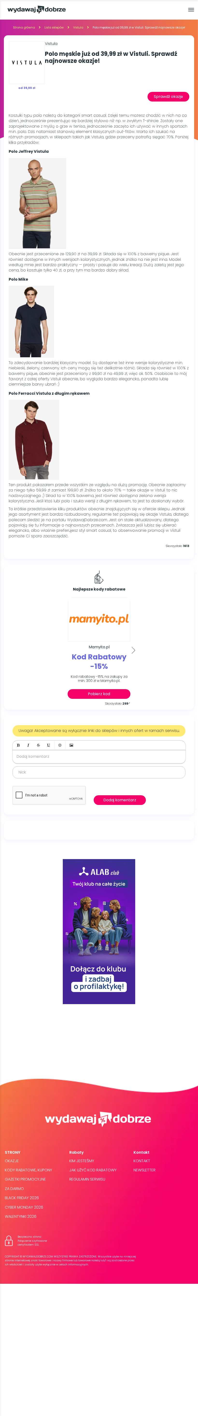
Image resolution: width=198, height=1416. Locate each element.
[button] (18, 745)
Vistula (78, 27)
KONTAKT (142, 1161)
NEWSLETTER (145, 1170)
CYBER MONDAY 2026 (24, 1207)
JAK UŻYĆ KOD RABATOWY (93, 1170)
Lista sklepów (54, 27)
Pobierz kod (99, 694)
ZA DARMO (14, 1188)
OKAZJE (12, 1161)
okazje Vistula (158, 514)
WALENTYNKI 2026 (20, 1216)
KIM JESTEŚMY (81, 1161)
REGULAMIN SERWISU (87, 1179)
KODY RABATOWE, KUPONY (28, 1170)
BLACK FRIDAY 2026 (22, 1198)
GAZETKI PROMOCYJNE (25, 1179)
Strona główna (24, 27)
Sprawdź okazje (168, 96)
